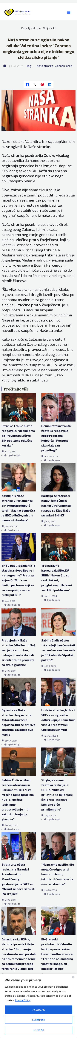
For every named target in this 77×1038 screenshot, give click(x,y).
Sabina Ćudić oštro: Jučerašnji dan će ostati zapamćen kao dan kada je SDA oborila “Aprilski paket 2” (58, 650)
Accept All (39, 1009)
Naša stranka (44, 65)
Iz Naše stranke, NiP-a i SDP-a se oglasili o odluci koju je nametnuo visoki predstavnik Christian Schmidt (58, 719)
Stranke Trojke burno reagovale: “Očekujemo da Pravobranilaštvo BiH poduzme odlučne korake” (18, 435)
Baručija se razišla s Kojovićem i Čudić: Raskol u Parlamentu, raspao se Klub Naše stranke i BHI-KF (56, 505)
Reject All (38, 1029)
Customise (38, 1019)
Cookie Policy (22, 1000)
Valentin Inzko (63, 65)
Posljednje (31, 28)
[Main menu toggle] (69, 13)
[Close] (73, 977)
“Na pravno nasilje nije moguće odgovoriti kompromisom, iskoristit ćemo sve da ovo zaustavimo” (57, 874)
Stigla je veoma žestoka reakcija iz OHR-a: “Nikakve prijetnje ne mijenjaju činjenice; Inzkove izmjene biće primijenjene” (57, 794)
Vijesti (49, 28)
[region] (38, 1006)
